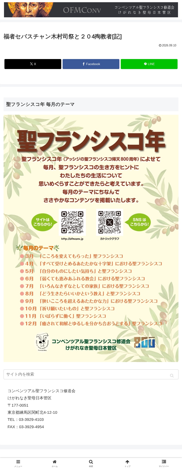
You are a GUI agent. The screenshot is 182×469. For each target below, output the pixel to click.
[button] (172, 376)
